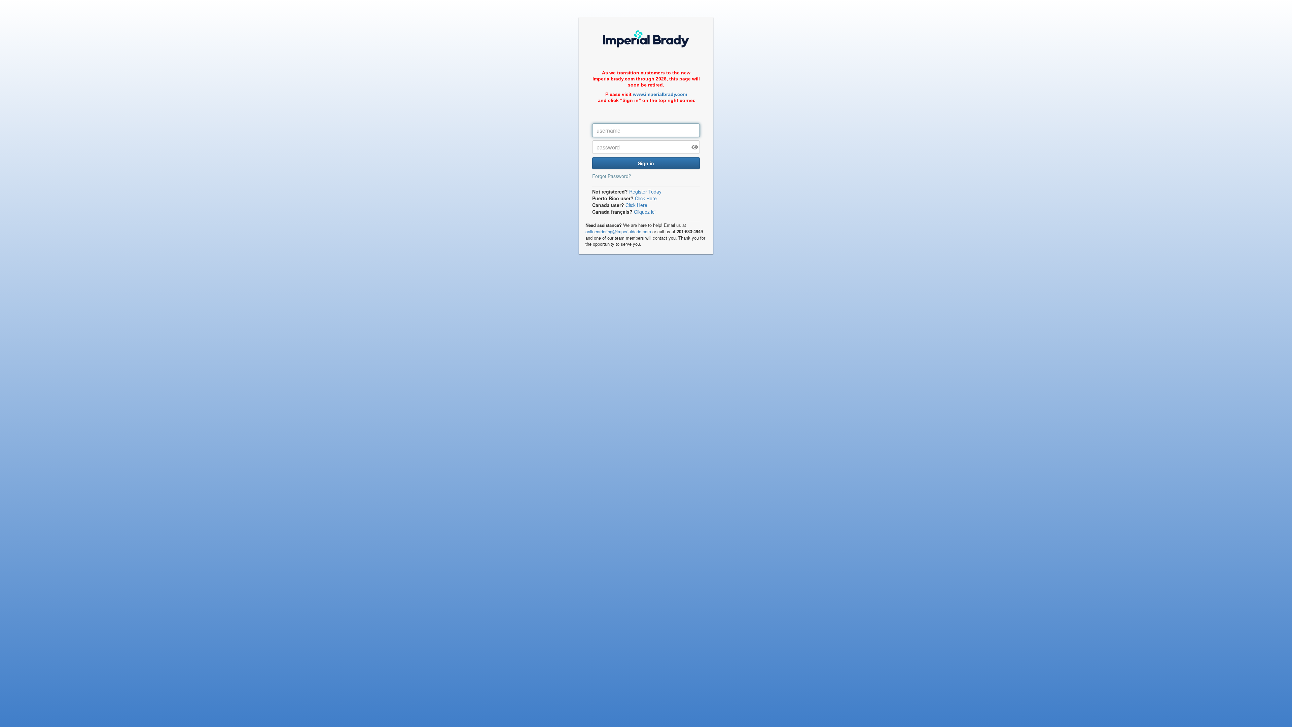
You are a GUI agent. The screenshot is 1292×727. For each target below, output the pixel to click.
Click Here (646, 198)
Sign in (646, 163)
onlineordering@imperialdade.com (618, 231)
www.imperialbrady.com (660, 94)
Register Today (645, 191)
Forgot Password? (611, 176)
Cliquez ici (644, 211)
